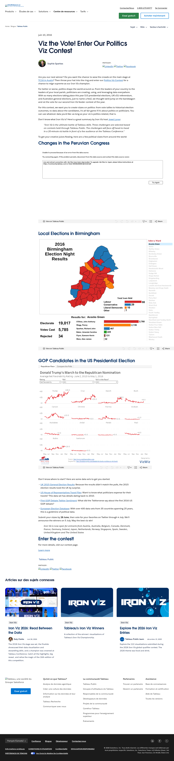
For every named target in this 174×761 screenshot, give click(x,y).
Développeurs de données (95, 698)
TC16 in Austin (45, 80)
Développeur (62, 741)
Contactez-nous (127, 8)
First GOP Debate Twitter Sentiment (59, 500)
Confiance (36, 741)
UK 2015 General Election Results (58, 484)
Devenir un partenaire (133, 689)
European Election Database (55, 508)
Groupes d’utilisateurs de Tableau (98, 689)
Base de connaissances (156, 684)
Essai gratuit (128, 15)
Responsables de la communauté (98, 694)
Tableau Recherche (51, 701)
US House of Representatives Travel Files (61, 492)
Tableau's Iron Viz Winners (84, 628)
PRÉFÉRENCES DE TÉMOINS (16, 753)
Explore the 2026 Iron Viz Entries (138, 630)
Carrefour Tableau (91, 708)
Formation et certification (157, 689)
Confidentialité (61, 749)
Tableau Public (22, 26)
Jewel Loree (114, 119)
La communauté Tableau (95, 679)
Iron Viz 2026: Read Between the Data (30, 630)
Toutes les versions (154, 698)
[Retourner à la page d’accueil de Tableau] (15, 6)
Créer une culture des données (57, 689)
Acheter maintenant (154, 15)
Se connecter (161, 8)
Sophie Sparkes (55, 63)
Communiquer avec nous (54, 706)
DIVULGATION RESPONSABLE (82, 749)
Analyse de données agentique (57, 684)
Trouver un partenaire (133, 684)
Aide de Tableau (153, 694)
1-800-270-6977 (144, 8)
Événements (88, 721)
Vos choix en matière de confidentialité (52, 753)
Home (7, 26)
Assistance (151, 679)
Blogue (13, 26)
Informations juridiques (15, 749)
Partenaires (129, 679)
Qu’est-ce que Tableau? (55, 679)
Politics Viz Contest (113, 80)
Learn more (44, 550)
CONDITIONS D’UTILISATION (40, 749)
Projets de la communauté (95, 703)
